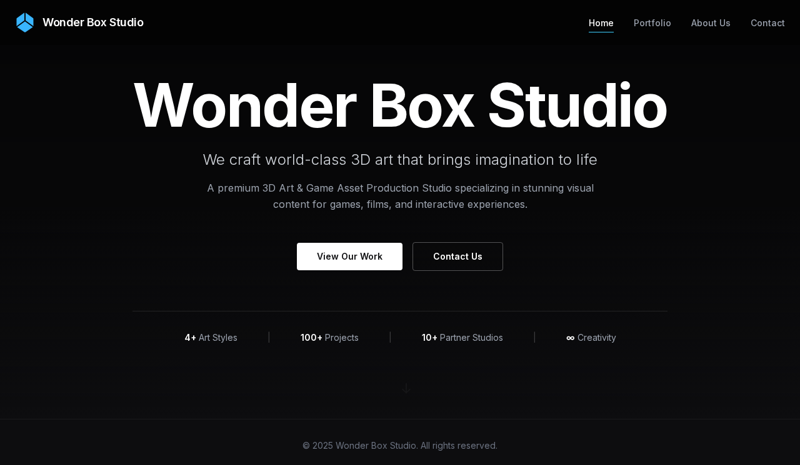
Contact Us (457, 256)
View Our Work (349, 256)
